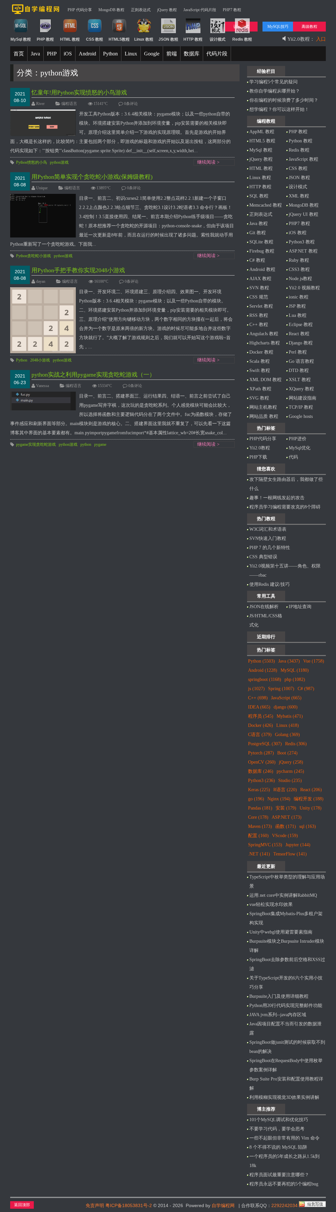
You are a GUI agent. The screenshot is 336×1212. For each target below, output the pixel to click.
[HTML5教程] (119, 32)
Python (110, 53)
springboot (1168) (264, 679)
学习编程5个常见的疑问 (273, 81)
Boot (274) (287, 752)
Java (35, 53)
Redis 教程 (299, 150)
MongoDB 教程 (111, 10)
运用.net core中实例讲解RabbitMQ (283, 895)
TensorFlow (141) (290, 854)
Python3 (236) (261, 780)
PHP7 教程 (232, 10)
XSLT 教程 (300, 379)
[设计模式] (217, 32)
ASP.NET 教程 (303, 251)
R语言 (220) (285, 789)
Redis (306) (296, 743)
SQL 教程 (258, 196)
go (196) (256, 798)
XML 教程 (299, 196)
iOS (68, 53)
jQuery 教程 (167, 10)
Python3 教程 (302, 241)
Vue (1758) (313, 661)
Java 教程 (258, 223)
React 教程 (299, 333)
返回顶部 (22, 1204)
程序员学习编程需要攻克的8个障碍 (285, 506)
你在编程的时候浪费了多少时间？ (283, 100)
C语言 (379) (260, 734)
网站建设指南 (302, 398)
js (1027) (256, 688)
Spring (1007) (281, 688)
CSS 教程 (298, 168)
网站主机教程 (263, 407)
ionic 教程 (298, 297)
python (85, 444)
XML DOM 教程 (265, 379)
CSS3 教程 (299, 269)
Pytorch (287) (261, 752)
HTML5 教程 (262, 140)
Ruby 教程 (299, 260)
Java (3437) (289, 661)
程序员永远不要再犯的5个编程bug (283, 1183)
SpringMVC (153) (265, 844)
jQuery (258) (291, 762)
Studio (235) (290, 780)
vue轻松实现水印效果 (271, 904)
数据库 (192, 53)
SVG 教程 (259, 398)
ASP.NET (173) (287, 817)
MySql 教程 (260, 150)
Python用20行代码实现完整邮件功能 (285, 1005)
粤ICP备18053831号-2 (128, 1205)
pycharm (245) (290, 771)
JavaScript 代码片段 (199, 10)
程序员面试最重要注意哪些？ (279, 1174)
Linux (131, 53)
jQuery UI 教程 (303, 214)
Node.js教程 (300, 278)
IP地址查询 (300, 606)
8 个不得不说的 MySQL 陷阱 (278, 1147)
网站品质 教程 (263, 416)
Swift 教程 (259, 370)
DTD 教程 (299, 370)
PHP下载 (258, 457)
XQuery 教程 (301, 388)
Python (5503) (261, 661)
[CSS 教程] (94, 32)
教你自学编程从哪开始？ (274, 91)
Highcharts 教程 (264, 342)
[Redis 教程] (242, 32)
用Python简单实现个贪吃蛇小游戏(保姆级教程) (92, 177)
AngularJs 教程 (263, 333)
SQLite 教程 (261, 241)
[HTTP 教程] (193, 32)
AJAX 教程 (260, 278)
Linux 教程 (260, 177)
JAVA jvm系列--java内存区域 (277, 1014)
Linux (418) (287, 725)
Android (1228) (262, 670)
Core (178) (258, 817)
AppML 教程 (261, 131)
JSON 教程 (299, 177)
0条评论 (131, 103)
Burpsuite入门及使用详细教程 (278, 996)
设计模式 (298, 186)
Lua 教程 (297, 315)
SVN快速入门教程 (267, 538)
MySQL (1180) (295, 670)
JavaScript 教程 (303, 159)
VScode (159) (285, 835)
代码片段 (216, 53)
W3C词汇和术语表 (267, 529)
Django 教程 (301, 342)
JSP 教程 (297, 306)
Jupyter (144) (297, 844)
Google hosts (301, 416)
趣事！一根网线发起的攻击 (276, 497)
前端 (171, 53)
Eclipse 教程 (301, 324)
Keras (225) (259, 789)
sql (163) (307, 826)
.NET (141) (259, 854)
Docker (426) (260, 725)
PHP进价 (297, 438)
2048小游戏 (40, 360)
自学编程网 (223, 1205)
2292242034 (284, 1205)
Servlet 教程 (261, 306)
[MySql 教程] (20, 32)
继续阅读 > (208, 162)
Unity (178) (311, 808)
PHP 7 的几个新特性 (269, 547)
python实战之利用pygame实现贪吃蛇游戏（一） (93, 374)
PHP (52, 53)
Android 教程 (262, 269)
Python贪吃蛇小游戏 (33, 256)
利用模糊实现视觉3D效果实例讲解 (284, 1097)
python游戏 (59, 162)
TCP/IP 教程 (301, 407)
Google (151, 53)
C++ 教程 (258, 324)
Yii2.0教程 (259, 447)
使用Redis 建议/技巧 (269, 584)
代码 (293, 457)
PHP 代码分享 (80, 10)
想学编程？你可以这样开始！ (279, 109)
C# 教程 (257, 260)
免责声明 (95, 1205)
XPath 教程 (260, 388)
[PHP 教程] (45, 32)
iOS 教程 (297, 232)
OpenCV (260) (262, 762)
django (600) (286, 707)
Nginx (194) (278, 798)
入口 (321, 35)
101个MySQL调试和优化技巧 (278, 1119)
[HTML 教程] (70, 32)
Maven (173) (260, 826)
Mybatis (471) (290, 716)
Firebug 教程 (261, 251)
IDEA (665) (259, 707)
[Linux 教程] (143, 32)
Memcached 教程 (265, 205)
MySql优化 (299, 447)
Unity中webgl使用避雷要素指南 (280, 932)
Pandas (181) (260, 808)
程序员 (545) (260, 716)
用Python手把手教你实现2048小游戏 (78, 270)
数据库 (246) (260, 771)
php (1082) (294, 679)
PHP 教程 (298, 131)
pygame (100, 444)
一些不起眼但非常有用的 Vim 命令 (284, 1138)
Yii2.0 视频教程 (304, 287)
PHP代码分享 (262, 438)
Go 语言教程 (301, 361)
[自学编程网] (35, 13)
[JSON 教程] (168, 32)
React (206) (311, 789)
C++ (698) (258, 697)
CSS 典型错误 (263, 556)
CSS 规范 (258, 297)
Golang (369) (287, 734)
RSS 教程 (258, 315)
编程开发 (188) (309, 798)
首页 (18, 53)
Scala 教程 (259, 361)
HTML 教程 (261, 168)
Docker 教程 (261, 352)
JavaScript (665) (286, 697)
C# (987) (306, 688)
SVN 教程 (259, 287)
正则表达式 (141, 10)
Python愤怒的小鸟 (31, 162)
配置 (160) (258, 835)
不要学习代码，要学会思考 (276, 1128)
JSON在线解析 (264, 606)
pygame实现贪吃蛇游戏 (36, 444)
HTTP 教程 (260, 186)
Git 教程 (257, 232)
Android (87, 53)
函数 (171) (285, 826)
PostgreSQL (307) (265, 743)
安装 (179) (286, 808)
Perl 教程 (298, 352)
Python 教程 (300, 140)
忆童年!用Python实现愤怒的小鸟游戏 (79, 92)
